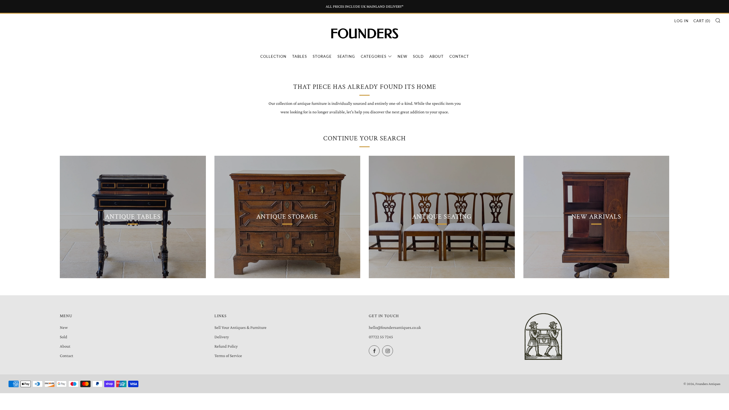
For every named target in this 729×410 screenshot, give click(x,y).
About (436, 56)
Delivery (221, 337)
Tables (299, 56)
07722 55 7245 (381, 337)
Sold (418, 56)
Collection (273, 56)
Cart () (701, 21)
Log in (681, 21)
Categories (373, 56)
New (402, 56)
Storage (322, 56)
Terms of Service (228, 355)
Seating (346, 56)
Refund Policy (226, 346)
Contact (459, 56)
